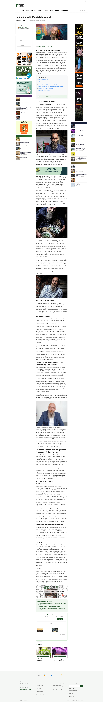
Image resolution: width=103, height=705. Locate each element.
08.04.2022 (28, 20)
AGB (76, 700)
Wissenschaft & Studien (40, 694)
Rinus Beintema (49, 104)
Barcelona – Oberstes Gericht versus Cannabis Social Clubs (49, 606)
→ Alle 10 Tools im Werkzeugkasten (23, 30)
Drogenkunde (26, 0)
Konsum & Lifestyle (64, 10)
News (23, 10)
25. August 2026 (47, 633)
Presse (82, 700)
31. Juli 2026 (62, 660)
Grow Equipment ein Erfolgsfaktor (58, 656)
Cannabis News (39, 683)
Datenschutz (73, 700)
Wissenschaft (40, 10)
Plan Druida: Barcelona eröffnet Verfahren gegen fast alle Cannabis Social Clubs (60, 683)
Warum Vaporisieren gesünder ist (58, 686)
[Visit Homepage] (22, 5)
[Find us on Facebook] (75, 10)
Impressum (68, 700)
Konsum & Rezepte (39, 691)
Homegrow (39, 641)
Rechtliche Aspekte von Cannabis (23, 13)
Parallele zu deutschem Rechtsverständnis (45, 88)
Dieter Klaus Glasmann (21, 20)
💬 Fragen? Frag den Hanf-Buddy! (44, 96)
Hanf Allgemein (21, 0)
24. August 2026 (62, 634)
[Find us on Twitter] (78, 10)
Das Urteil (39, 92)
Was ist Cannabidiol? (56, 688)
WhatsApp (39, 46)
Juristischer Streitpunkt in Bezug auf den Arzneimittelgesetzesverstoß (50, 84)
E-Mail (51, 46)
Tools (42, 0)
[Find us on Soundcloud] (84, 10)
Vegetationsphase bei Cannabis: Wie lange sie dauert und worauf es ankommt (42, 659)
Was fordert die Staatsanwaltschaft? (44, 90)
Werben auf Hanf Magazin (73, 690)
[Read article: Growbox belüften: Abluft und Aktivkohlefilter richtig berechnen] (59, 652)
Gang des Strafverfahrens (42, 81)
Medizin (27, 10)
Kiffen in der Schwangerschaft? (57, 689)
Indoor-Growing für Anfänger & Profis (43, 656)
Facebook (43, 46)
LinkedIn (48, 46)
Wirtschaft (57, 10)
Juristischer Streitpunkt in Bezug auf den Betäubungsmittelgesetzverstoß (51, 86)
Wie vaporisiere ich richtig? (57, 685)
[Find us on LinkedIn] (82, 10)
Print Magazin (39, 0)
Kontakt (79, 700)
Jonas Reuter (41, 661)
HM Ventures (71, 693)
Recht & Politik (33, 10)
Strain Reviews (35, 0)
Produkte (31, 0)
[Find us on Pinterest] (80, 10)
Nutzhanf (51, 10)
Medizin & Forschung (39, 685)
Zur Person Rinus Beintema (43, 79)
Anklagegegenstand (41, 82)
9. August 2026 (46, 661)
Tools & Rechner (71, 696)
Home (16, 13)
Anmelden (60, 619)
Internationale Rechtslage (32, 13)
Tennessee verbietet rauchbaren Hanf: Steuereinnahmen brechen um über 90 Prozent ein (62, 630)
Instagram (22, 689)
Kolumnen (17, 0)
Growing (46, 10)
